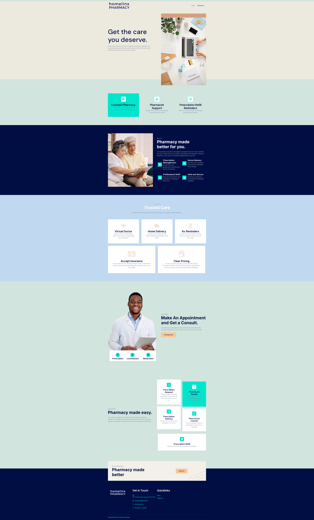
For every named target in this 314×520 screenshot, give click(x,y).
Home (193, 5)
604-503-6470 (139, 504)
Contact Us (200, 5)
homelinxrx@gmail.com (141, 501)
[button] (168, 334)
